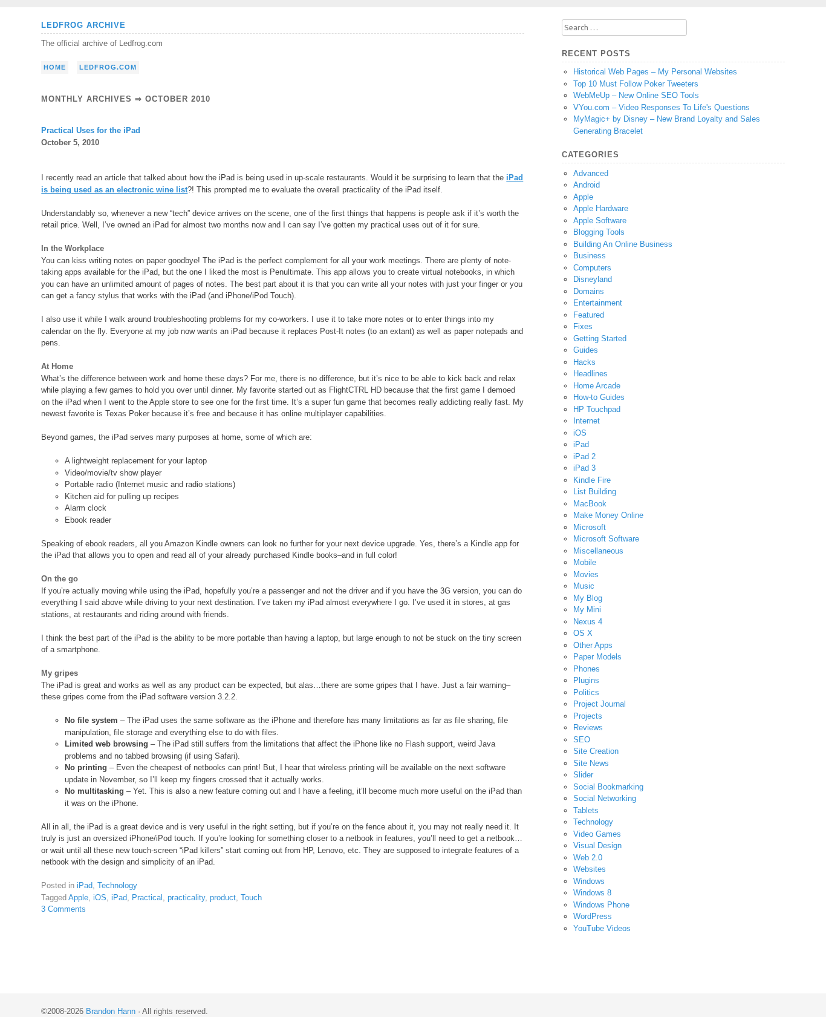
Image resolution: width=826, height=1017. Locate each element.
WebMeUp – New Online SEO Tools (636, 95)
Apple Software (599, 220)
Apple (78, 897)
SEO (581, 739)
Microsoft (589, 527)
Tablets (586, 810)
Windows (589, 881)
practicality (186, 897)
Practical (147, 897)
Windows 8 (592, 892)
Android (586, 184)
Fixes (583, 326)
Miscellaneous (598, 550)
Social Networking (604, 798)
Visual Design (597, 845)
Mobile (584, 562)
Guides (585, 350)
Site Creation (596, 751)
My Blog (587, 598)
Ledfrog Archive (83, 25)
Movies (586, 574)
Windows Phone (601, 904)
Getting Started (599, 338)
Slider (583, 774)
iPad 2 (584, 456)
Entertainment (597, 302)
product (223, 897)
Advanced (590, 173)
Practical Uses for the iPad (90, 130)
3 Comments (63, 909)
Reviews (588, 727)
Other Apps (593, 645)
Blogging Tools (599, 232)
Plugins (586, 680)
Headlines (590, 373)
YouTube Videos (602, 928)
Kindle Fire (592, 480)
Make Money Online (608, 515)
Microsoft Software (606, 538)
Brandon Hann (110, 1011)
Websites (589, 869)
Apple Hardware (600, 208)
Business (589, 255)
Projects (587, 716)
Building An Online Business (622, 244)
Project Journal (599, 703)
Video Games (597, 834)
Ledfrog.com (108, 67)
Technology (117, 885)
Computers (592, 267)
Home (55, 67)
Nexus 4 (587, 621)
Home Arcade (596, 385)
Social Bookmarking (608, 786)
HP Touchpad (596, 409)
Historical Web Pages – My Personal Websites (655, 71)
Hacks (584, 362)
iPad (85, 885)
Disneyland (592, 279)
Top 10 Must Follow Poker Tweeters (635, 83)
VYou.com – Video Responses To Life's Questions (661, 107)
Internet (586, 420)
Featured (588, 314)
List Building (594, 491)
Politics (586, 692)
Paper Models (597, 656)
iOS (99, 897)
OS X (583, 633)
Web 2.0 (587, 857)
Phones (586, 668)
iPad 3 (584, 468)
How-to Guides (599, 397)
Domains (588, 291)
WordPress (592, 916)
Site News (591, 763)
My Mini (587, 609)
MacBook (589, 503)
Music (583, 585)
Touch (251, 897)
